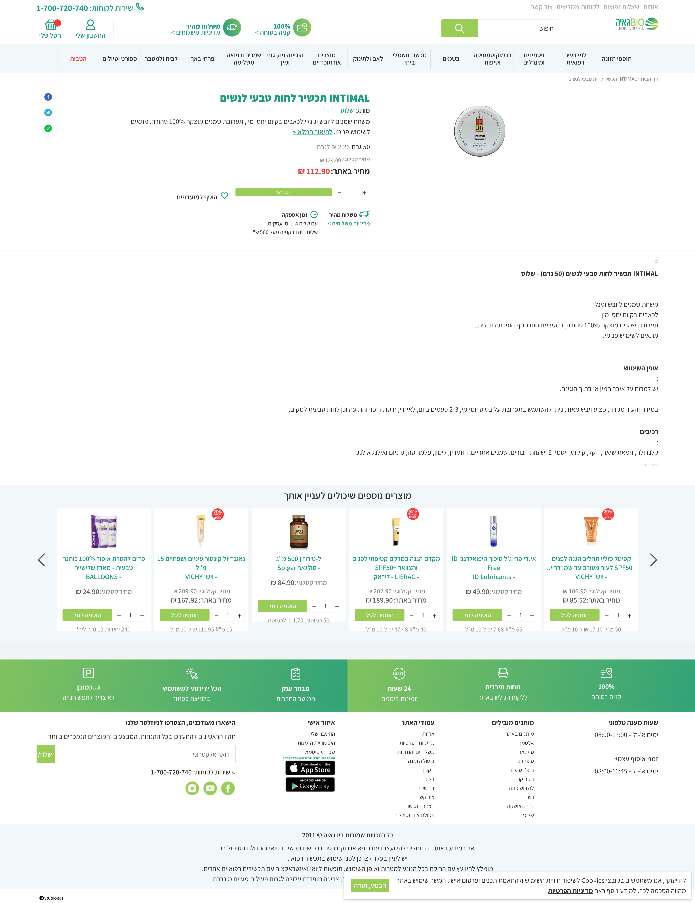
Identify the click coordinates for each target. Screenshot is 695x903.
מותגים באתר (519, 733)
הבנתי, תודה (370, 885)
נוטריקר (525, 779)
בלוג (430, 779)
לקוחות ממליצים (578, 6)
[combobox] (500, 28)
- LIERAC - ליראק (396, 567)
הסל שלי (51, 35)
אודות (650, 6)
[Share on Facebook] (48, 96)
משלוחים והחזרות (416, 751)
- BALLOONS (103, 567)
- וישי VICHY (591, 567)
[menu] (347, 58)
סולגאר (526, 751)
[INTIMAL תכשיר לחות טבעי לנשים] (48, 127)
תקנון (429, 770)
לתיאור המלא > (312, 131)
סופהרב (526, 761)
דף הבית (649, 78)
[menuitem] (616, 58)
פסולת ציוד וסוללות (414, 815)
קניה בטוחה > (272, 32)
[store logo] (637, 24)
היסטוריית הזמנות (316, 742)
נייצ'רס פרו (522, 770)
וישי (530, 797)
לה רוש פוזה (521, 788)
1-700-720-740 (62, 7)
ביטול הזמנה (421, 761)
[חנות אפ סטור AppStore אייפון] (310, 767)
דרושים (427, 788)
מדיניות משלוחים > (195, 32)
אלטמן (527, 742)
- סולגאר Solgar (298, 563)
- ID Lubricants (494, 567)
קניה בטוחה (606, 691)
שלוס (347, 110)
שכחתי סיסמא (320, 751)
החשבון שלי (90, 35)
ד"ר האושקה (520, 806)
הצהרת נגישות (419, 806)
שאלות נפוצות (621, 6)
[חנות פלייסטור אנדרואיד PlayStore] (310, 783)
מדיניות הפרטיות (417, 742)
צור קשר (542, 6)
